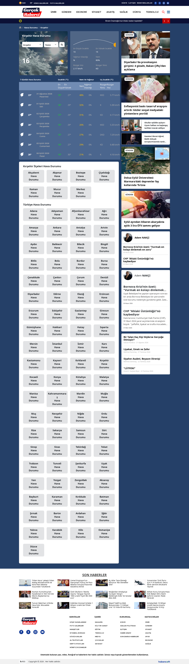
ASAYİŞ (148, 633)
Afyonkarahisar (81, 214)
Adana (33, 214)
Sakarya (57, 434)
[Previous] (164, 20)
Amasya (33, 231)
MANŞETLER (74, 629)
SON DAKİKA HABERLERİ (129, 636)
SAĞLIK (148, 644)
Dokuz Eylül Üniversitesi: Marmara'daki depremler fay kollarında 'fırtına (141, 181)
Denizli (104, 281)
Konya (57, 380)
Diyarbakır (34, 297)
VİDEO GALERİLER (41, 3)
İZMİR (147, 622)
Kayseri (57, 364)
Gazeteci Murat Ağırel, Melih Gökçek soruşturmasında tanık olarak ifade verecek (154, 139)
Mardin (80, 397)
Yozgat (57, 484)
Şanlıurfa (80, 467)
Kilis (80, 533)
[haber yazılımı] (164, 661)
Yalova (33, 533)
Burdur (80, 264)
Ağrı (104, 214)
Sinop (33, 450)
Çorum (80, 281)
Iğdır (104, 517)
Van (33, 484)
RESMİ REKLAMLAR (144, 3)
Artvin (104, 231)
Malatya (104, 380)
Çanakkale (34, 281)
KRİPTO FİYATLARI (77, 644)
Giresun (104, 314)
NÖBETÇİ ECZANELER (78, 647)
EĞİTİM (97, 629)
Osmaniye (104, 533)
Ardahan (81, 517)
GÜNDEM (148, 626)
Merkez (80, 193)
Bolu (57, 264)
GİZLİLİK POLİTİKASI (128, 626)
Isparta (104, 331)
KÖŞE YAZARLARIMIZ (78, 622)
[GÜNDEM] (145, 44)
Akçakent (33, 176)
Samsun (80, 434)
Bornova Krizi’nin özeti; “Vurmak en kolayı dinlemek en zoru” (143, 288)
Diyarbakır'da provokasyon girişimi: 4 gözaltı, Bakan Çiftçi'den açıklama (145, 65)
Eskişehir (57, 314)
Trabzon (33, 467)
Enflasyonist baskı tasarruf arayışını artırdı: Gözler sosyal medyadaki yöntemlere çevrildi (145, 110)
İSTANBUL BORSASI (77, 633)
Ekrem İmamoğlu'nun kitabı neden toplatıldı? (41, 21)
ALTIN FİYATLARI (76, 640)
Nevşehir (57, 417)
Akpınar (57, 176)
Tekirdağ (81, 450)
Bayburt (33, 500)
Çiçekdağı (104, 176)
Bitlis (33, 264)
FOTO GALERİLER (57, 3)
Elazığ (80, 297)
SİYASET (148, 629)
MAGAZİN (98, 622)
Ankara (57, 231)
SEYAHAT (98, 644)
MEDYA (98, 636)
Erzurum (34, 314)
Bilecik (80, 248)
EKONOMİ (149, 640)
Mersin (33, 347)
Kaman (33, 193)
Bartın (57, 517)
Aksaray (104, 484)
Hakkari (57, 331)
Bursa (104, 264)
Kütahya (81, 380)
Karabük (57, 533)
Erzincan (104, 297)
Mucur (57, 193)
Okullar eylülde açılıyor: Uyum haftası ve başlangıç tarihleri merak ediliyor (156, 125)
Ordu (104, 417)
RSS (23, 661)
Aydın (33, 248)
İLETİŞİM (132, 3)
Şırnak (33, 517)
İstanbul (57, 347)
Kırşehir (43, 27)
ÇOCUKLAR (99, 640)
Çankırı (57, 281)
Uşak (104, 467)
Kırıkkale (81, 500)
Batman (104, 500)
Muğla (104, 397)
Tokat (104, 450)
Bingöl (104, 248)
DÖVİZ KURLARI (76, 636)
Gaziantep (81, 314)
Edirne (57, 297)
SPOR (147, 636)
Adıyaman (57, 214)
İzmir (80, 347)
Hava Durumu (30, 27)
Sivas (57, 450)
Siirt (104, 434)
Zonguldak (81, 484)
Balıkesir (57, 248)
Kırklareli (80, 364)
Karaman (57, 500)
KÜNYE (124, 3)
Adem (142, 237)
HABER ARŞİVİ (125, 633)
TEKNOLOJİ (99, 633)
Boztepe (80, 176)
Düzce (33, 550)
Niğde (80, 417)
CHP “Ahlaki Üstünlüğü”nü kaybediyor (141, 312)
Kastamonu (33, 364)
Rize (33, 434)
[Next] (168, 20)
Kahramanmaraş (57, 399)
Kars (104, 347)
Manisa (33, 397)
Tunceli (57, 467)
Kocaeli (33, 380)
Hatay (80, 331)
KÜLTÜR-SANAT (101, 626)
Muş (33, 417)
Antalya (80, 231)
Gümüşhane (34, 331)
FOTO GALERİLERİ (77, 626)
